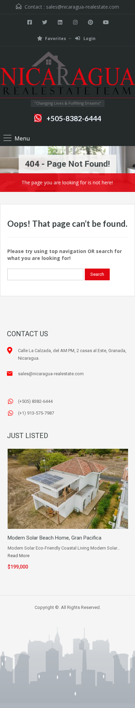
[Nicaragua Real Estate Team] (67, 75)
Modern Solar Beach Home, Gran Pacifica (54, 538)
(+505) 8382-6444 (35, 401)
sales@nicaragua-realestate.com (82, 6)
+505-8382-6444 (73, 118)
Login (89, 38)
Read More (18, 555)
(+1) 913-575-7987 (36, 413)
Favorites (55, 38)
